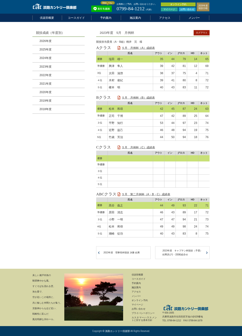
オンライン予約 (178, 4)
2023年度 (46, 66)
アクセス (164, 17)
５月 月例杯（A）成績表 (138, 47)
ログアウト (201, 32)
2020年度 (46, 92)
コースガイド (76, 17)
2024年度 (46, 57)
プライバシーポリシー (143, 313)
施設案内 (135, 17)
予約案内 (105, 17)
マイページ (169, 9)
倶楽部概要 (47, 17)
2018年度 (46, 109)
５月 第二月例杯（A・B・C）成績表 (146, 194)
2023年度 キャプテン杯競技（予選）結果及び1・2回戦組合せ (182, 252)
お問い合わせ (187, 9)
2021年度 (46, 83)
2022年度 (46, 74)
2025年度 (46, 49)
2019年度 (46, 100)
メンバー (194, 17)
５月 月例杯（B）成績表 (138, 97)
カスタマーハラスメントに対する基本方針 (144, 319)
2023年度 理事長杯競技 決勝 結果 (121, 252)
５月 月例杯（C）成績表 (138, 147)
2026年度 (46, 40)
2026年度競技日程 (203, 7)
